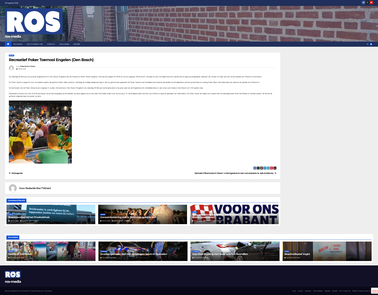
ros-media (13, 36)
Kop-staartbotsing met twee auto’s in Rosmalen (220, 254)
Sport (287, 251)
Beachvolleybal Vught (297, 254)
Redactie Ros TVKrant (27, 66)
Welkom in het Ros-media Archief (363, 291)
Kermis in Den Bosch (20, 254)
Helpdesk (327, 291)
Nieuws (11, 55)
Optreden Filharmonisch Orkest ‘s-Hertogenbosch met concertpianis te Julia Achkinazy (234, 173)
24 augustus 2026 (17, 257)
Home (294, 291)
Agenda (11, 251)
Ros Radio (18, 44)
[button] (367, 44)
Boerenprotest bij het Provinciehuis (29, 217)
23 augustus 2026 (201, 257)
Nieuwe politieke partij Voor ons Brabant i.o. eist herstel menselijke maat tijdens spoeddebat (234, 216)
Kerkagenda (17, 173)
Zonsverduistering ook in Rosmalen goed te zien (128, 217)
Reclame (335, 291)
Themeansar (48, 291)
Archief (76, 44)
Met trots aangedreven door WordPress (17, 291)
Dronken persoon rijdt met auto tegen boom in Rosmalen (133, 254)
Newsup (38, 291)
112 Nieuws (104, 251)
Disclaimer (64, 44)
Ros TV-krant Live (35, 44)
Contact (51, 44)
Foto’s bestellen (318, 291)
